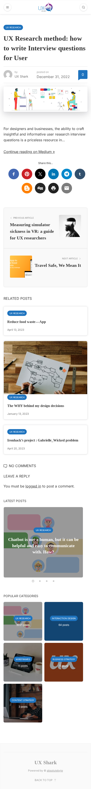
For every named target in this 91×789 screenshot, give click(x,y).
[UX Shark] (45, 7)
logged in (33, 486)
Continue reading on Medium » (29, 151)
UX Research (13, 27)
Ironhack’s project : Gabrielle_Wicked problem (42, 440)
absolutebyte (55, 770)
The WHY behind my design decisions (35, 406)
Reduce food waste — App (26, 322)
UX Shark (21, 76)
